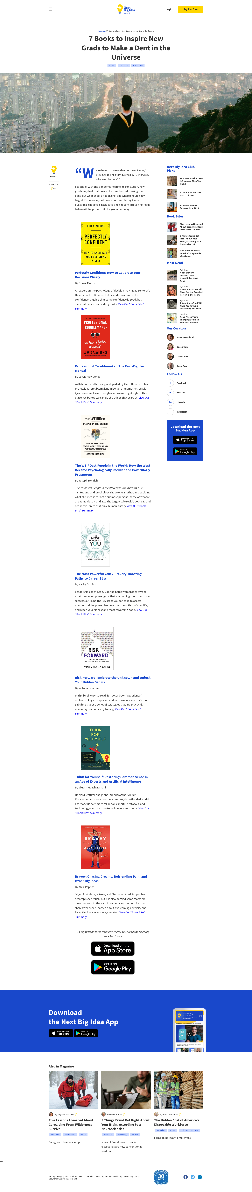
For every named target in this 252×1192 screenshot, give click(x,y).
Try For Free (190, 9)
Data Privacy (128, 1176)
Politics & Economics (189, 1130)
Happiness (124, 65)
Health (83, 1134)
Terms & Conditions (113, 1176)
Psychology (138, 65)
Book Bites (55, 1134)
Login (169, 9)
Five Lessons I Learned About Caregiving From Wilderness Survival (71, 1124)
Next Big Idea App (55, 1176)
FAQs (81, 1176)
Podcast (73, 1176)
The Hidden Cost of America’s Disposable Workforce (176, 1122)
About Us (99, 1176)
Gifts (66, 1176)
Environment (70, 1134)
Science (135, 1134)
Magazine (102, 31)
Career (111, 65)
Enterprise (89, 1176)
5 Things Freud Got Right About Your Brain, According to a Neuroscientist (125, 1124)
